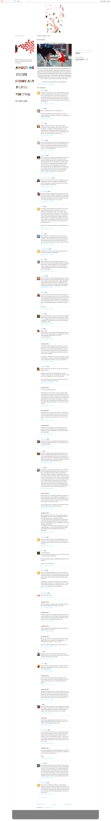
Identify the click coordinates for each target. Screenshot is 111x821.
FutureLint (43, 155)
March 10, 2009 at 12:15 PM (47, 173)
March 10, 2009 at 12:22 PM (47, 201)
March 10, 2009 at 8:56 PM (47, 508)
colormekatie (44, 593)
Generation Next (45, 249)
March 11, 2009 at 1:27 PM (47, 621)
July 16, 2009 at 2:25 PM (46, 725)
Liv (41, 451)
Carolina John (44, 191)
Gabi (42, 328)
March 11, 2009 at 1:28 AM (47, 546)
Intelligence (43, 366)
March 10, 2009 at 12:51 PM (47, 287)
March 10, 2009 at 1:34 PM (47, 361)
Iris (42, 651)
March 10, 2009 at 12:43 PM (47, 244)
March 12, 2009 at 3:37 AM (47, 684)
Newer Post (40, 804)
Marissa (43, 90)
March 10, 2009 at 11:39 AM (47, 118)
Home (54, 804)
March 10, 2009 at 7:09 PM (47, 462)
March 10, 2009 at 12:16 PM (47, 186)
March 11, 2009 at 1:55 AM (47, 565)
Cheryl (42, 108)
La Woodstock (44, 730)
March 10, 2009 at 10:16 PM (47, 532)
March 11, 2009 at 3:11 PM (47, 646)
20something (44, 782)
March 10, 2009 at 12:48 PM (47, 254)
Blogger (63, 817)
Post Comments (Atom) (48, 807)
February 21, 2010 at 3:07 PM (47, 758)
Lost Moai (43, 570)
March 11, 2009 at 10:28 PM (47, 671)
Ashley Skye (43, 439)
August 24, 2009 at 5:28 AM (47, 743)
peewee (42, 259)
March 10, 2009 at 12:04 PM (47, 150)
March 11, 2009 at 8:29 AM (47, 607)
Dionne (42, 123)
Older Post (68, 804)
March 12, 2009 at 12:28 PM (47, 699)
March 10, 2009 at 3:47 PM (47, 405)
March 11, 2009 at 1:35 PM (47, 631)
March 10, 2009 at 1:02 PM (47, 309)
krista (42, 550)
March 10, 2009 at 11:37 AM (47, 103)
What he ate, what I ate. (46, 178)
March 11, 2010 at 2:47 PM (47, 778)
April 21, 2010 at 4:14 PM (46, 794)
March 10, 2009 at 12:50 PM (47, 271)
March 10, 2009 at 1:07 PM (47, 324)
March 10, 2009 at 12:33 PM (47, 229)
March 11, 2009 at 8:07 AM (47, 597)
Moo (21, 63)
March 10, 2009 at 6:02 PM (47, 446)
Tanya (42, 467)
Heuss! (42, 763)
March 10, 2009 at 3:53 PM (47, 420)
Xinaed (42, 234)
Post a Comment (42, 797)
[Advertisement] (84, 71)
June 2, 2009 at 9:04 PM (46, 713)
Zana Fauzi (43, 537)
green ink (43, 276)
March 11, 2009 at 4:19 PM (47, 659)
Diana (42, 206)
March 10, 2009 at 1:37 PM (47, 383)
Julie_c (42, 292)
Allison (42, 663)
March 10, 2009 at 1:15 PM (47, 339)
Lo (41, 704)
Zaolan (42, 313)
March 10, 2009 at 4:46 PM (47, 434)
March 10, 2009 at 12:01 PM (47, 135)
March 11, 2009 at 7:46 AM (47, 588)
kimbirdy (43, 140)
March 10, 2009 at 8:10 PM (47, 488)
